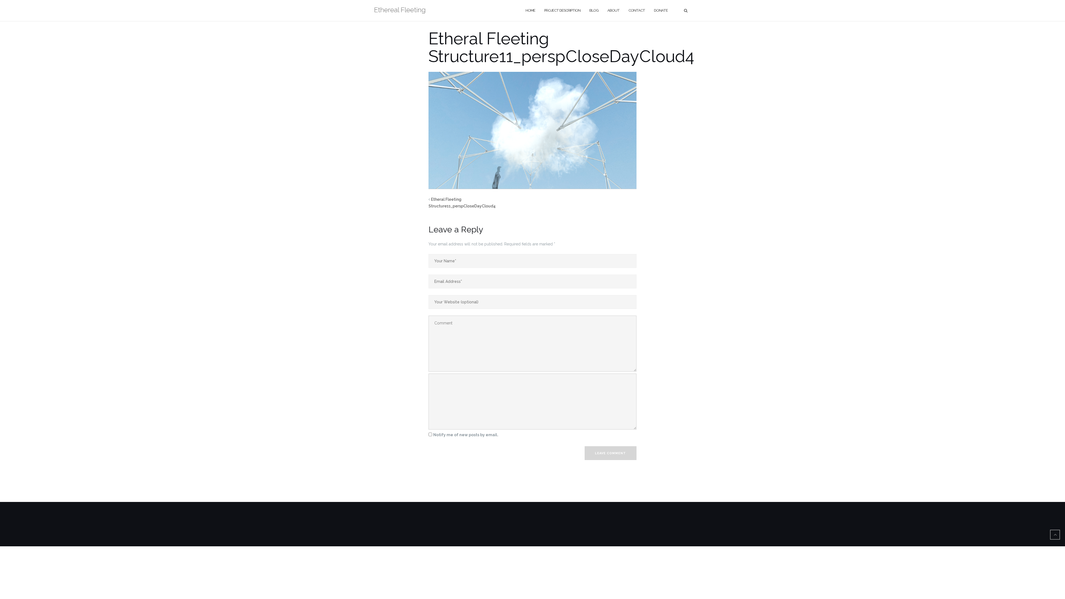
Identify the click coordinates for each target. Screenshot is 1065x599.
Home (530, 10)
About (613, 10)
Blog (594, 10)
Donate (661, 10)
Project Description (562, 10)
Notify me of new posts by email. (465, 435)
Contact (636, 10)
